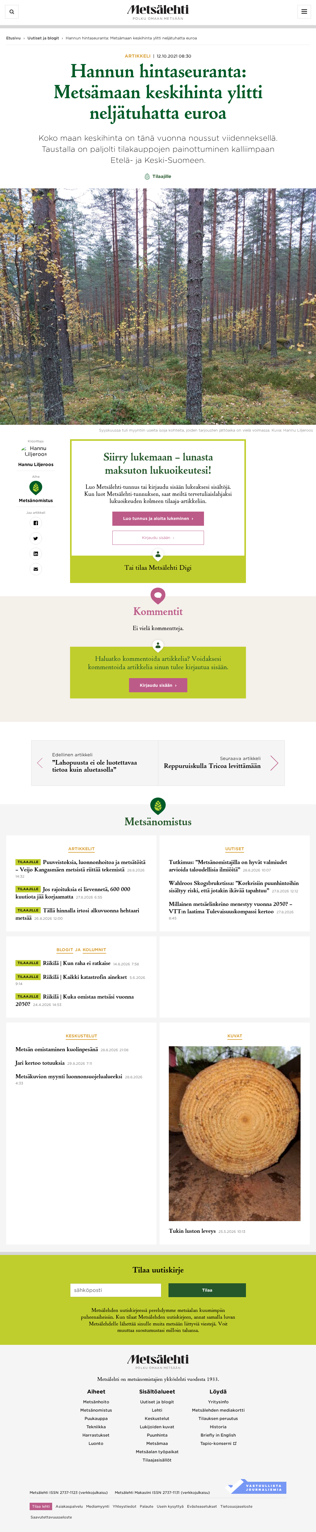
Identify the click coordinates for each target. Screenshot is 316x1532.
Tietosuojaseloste (236, 1506)
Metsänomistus (158, 823)
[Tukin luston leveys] (235, 1134)
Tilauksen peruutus (218, 1418)
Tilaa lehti (41, 1506)
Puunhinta (157, 1435)
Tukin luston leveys (192, 1231)
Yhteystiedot (124, 1506)
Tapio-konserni (215, 1443)
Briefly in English (218, 1435)
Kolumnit (94, 949)
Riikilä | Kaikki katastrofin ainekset (85, 978)
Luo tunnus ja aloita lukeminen (156, 518)
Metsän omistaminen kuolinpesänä (56, 1050)
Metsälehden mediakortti (218, 1410)
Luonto (96, 1443)
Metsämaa (157, 1443)
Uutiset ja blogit (43, 38)
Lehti (157, 1410)
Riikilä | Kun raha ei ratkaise (76, 964)
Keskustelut (81, 1036)
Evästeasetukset (202, 1506)
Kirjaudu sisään (156, 537)
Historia (218, 1427)
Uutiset (234, 848)
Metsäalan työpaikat (157, 1452)
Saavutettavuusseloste (51, 1517)
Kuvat (234, 1036)
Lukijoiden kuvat (157, 1427)
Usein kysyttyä (170, 1506)
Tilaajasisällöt (157, 1460)
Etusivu (13, 38)
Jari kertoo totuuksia (39, 1063)
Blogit (64, 949)
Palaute (146, 1506)
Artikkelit (81, 848)
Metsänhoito (96, 1402)
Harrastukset (96, 1435)
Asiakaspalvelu (69, 1506)
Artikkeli (138, 56)
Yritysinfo (218, 1402)
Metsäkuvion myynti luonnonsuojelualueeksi (68, 1077)
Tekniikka (96, 1427)
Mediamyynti (97, 1506)
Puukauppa (96, 1418)
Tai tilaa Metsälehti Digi (158, 568)
